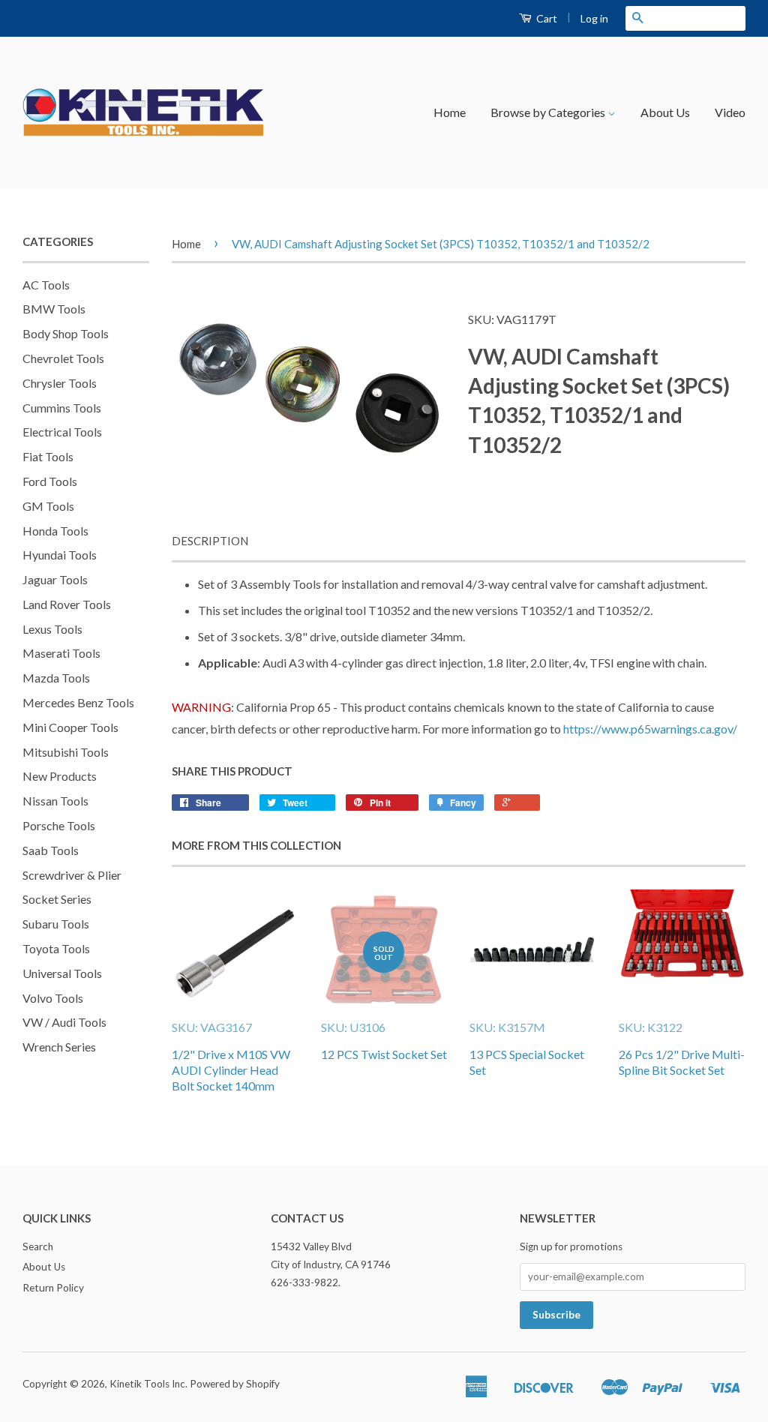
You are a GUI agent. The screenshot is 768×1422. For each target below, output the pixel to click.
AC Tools (46, 285)
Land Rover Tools (66, 604)
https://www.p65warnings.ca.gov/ (650, 729)
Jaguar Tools (55, 579)
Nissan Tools (55, 801)
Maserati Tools (61, 653)
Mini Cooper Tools (70, 727)
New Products (59, 776)
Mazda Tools (56, 677)
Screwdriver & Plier (72, 875)
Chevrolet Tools (63, 358)
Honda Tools (55, 531)
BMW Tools (54, 309)
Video (730, 112)
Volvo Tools (52, 998)
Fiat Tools (48, 456)
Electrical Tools (62, 431)
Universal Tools (62, 973)
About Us (665, 112)
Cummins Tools (61, 407)
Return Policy (53, 1288)
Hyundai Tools (59, 555)
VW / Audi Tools (64, 1022)
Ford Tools (49, 481)
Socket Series (57, 899)
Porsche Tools (58, 825)
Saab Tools (50, 850)
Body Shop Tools (65, 333)
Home (450, 112)
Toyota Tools (56, 948)
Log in (594, 18)
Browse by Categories (549, 112)
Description (210, 541)
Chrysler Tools (59, 383)
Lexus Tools (52, 629)
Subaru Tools (55, 923)
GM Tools (48, 506)
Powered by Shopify (235, 1384)
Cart (545, 18)
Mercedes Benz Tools (78, 702)
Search (37, 1246)
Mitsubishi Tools (65, 752)
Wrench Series (59, 1047)
